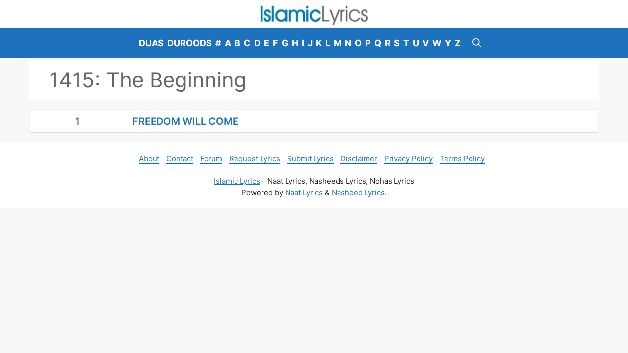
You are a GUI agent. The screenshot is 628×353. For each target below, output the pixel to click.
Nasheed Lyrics (358, 192)
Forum (211, 158)
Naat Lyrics (304, 192)
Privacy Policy (408, 158)
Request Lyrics (254, 158)
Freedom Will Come (185, 121)
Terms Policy (462, 158)
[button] (477, 43)
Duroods (189, 43)
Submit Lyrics (310, 158)
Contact (179, 158)
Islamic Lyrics (237, 181)
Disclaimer (358, 158)
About (149, 158)
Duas (151, 43)
